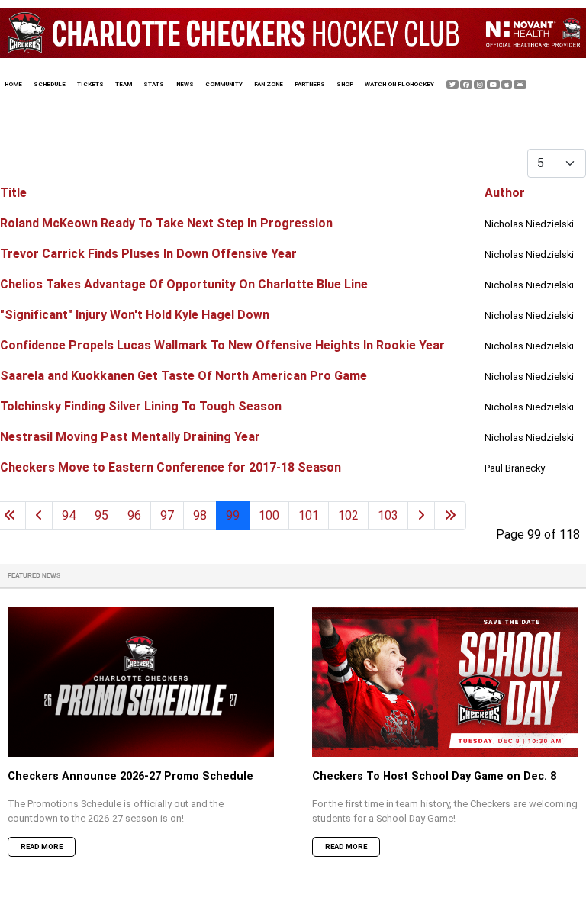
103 (388, 515)
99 (233, 515)
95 (101, 515)
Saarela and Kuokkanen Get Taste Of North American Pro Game (183, 376)
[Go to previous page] (39, 515)
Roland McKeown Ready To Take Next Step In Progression (166, 223)
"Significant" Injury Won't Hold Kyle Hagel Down (134, 314)
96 (134, 515)
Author (505, 192)
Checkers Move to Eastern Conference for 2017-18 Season (170, 467)
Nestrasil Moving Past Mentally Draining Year (130, 437)
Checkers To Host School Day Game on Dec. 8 (434, 776)
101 (308, 515)
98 (200, 515)
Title (13, 192)
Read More (42, 846)
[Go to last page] (450, 515)
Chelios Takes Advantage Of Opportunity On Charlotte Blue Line (184, 284)
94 (69, 515)
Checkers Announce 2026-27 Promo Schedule (130, 776)
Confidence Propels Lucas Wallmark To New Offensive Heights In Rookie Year (222, 345)
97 (167, 515)
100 (269, 515)
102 (348, 515)
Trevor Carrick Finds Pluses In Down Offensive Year (148, 253)
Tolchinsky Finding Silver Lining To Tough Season (141, 406)
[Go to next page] (421, 515)
